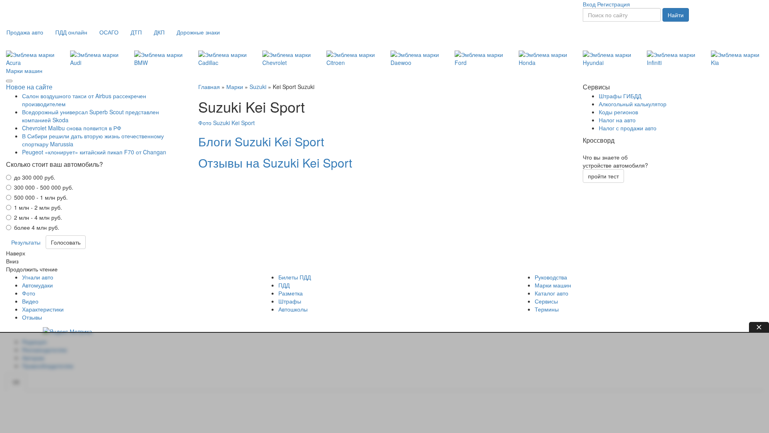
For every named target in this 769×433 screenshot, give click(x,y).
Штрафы (289, 301)
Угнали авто (37, 277)
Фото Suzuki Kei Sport (226, 123)
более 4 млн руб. (36, 227)
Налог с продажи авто (627, 128)
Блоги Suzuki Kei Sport (261, 141)
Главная (209, 87)
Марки (234, 87)
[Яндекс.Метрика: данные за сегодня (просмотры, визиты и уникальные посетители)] (67, 331)
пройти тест (603, 176)
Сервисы (546, 301)
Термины (547, 309)
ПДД (284, 285)
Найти (676, 15)
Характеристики (43, 309)
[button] (24, 32)
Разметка (290, 293)
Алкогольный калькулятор (632, 104)
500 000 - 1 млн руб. (41, 197)
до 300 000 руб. (34, 177)
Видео (30, 301)
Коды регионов (618, 112)
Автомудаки (37, 285)
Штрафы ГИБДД (620, 96)
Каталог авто (551, 293)
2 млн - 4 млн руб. (38, 217)
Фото (28, 293)
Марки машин (24, 71)
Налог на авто (617, 120)
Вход (589, 4)
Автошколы (293, 309)
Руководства (551, 277)
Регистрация (613, 4)
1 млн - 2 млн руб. (38, 207)
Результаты (25, 242)
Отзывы (32, 317)
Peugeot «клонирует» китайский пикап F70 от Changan (94, 152)
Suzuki (258, 87)
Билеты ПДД (294, 277)
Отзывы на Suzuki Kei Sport (275, 162)
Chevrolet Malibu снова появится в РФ (71, 128)
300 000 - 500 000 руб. (43, 187)
